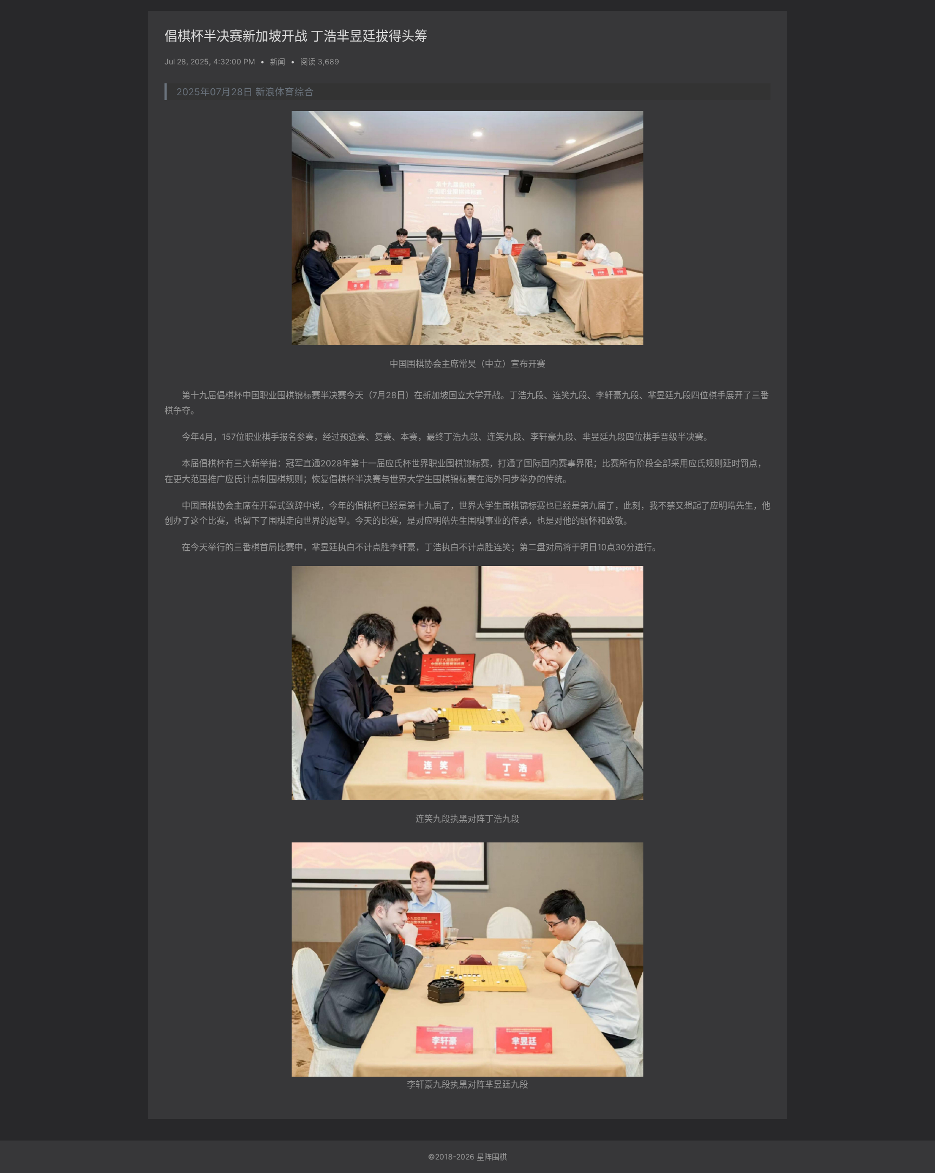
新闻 (277, 61)
